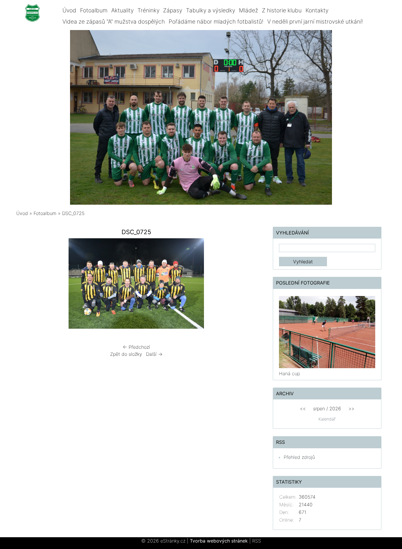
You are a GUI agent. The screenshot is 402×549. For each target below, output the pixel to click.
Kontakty (316, 10)
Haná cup (289, 373)
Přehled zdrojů (299, 457)
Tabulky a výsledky (210, 10)
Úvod (69, 10)
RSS (256, 541)
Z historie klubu (282, 10)
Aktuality (122, 10)
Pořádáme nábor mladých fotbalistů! (216, 21)
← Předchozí (136, 347)
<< (303, 408)
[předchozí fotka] (25, 285)
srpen (319, 408)
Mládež (248, 10)
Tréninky (148, 10)
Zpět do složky (126, 354)
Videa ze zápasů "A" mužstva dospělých (113, 21)
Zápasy (172, 10)
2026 (335, 408)
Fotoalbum (93, 10)
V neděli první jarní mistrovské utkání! (315, 21)
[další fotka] (247, 285)
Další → (154, 354)
